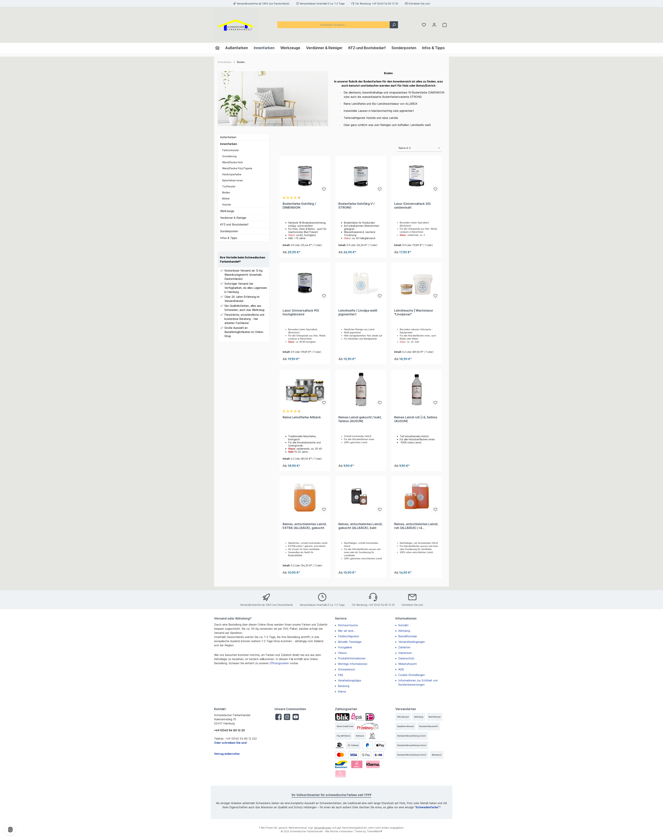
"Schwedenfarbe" (427, 807)
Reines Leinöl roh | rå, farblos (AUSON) (415, 419)
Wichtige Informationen (352, 664)
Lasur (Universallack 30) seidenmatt (412, 205)
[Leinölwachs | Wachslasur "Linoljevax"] (416, 283)
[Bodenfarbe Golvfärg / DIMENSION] (305, 176)
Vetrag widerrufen (227, 753)
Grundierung (229, 156)
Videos (342, 653)
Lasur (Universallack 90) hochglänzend (301, 312)
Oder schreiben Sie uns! (230, 742)
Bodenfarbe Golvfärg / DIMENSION (299, 205)
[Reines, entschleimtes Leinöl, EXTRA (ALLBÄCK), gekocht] (305, 496)
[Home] (218, 48)
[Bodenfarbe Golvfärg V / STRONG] (360, 176)
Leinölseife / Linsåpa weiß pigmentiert (357, 312)
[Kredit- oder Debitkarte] (347, 755)
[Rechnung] (372, 736)
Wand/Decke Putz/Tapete (237, 168)
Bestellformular (407, 636)
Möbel (225, 198)
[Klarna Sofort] (356, 764)
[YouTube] (296, 717)
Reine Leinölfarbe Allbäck (302, 417)
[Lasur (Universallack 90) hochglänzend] (305, 283)
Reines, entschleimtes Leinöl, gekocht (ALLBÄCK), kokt (360, 526)
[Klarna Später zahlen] (373, 764)
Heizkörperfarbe (231, 174)
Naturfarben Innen (232, 180)
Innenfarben (228, 144)
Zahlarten (404, 647)
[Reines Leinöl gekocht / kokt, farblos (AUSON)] (360, 389)
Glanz (291, 235)
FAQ (340, 675)
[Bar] (339, 745)
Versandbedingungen (411, 641)
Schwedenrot (346, 669)
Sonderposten (229, 231)
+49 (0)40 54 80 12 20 (385, 3)
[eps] (357, 717)
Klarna (342, 691)
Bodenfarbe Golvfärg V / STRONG (356, 205)
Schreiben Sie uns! (419, 3)
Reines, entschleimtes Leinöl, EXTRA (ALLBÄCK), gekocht (305, 526)
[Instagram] (287, 717)
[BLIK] (342, 717)
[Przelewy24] (368, 726)
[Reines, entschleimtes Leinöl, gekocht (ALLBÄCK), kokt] (360, 496)
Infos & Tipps (228, 238)
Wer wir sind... (346, 630)
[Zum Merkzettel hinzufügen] (323, 189)
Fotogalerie (345, 647)
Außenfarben (228, 137)
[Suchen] (394, 24)
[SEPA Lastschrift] (378, 755)
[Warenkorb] (444, 24)
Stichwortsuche (348, 625)
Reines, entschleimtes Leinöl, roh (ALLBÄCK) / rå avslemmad (416, 526)
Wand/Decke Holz (232, 162)
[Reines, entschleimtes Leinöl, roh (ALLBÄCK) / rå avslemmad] (416, 496)
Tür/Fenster (229, 186)
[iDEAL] (370, 717)
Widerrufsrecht (407, 664)
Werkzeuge (227, 211)
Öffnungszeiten (279, 663)
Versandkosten (322, 827)
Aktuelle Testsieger (350, 641)
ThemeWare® (374, 831)
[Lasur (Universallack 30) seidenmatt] (416, 176)
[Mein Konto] (434, 24)
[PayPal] (367, 745)
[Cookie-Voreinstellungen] (10, 829)
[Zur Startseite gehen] (235, 25)
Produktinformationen (352, 658)
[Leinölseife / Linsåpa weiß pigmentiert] (360, 283)
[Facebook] (278, 717)
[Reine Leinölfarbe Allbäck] (305, 389)
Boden (226, 192)
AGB (401, 669)
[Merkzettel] (424, 24)
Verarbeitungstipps (349, 680)
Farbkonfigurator (348, 636)
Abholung (404, 630)
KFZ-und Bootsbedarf (234, 224)
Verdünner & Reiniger (233, 217)
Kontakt (403, 625)
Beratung (343, 686)
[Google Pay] (366, 755)
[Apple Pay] (380, 745)
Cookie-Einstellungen (411, 675)
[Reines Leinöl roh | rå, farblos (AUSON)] (416, 389)
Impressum (405, 653)
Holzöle (226, 204)
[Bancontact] (341, 764)
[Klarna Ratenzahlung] (340, 774)
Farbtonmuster (230, 150)
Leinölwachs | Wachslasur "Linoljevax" (413, 312)
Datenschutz (406, 658)
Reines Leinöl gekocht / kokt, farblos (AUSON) (360, 419)
